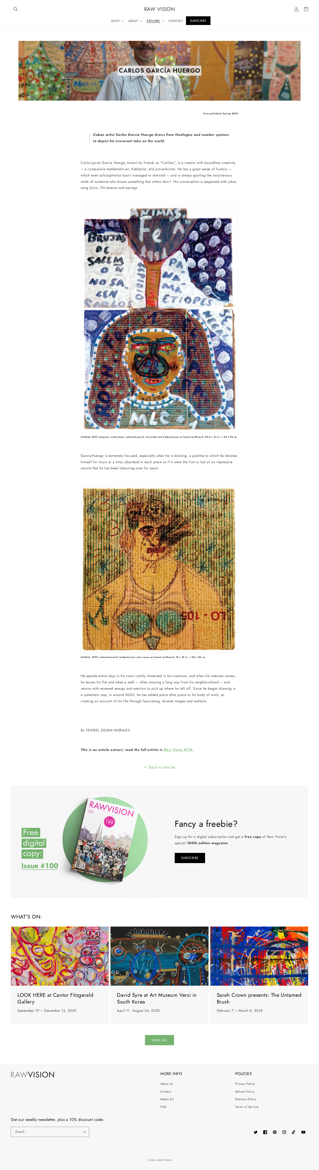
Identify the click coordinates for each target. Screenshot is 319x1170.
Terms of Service (247, 1107)
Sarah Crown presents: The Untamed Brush (259, 998)
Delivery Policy (245, 1099)
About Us (166, 1084)
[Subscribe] (84, 1132)
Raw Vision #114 (178, 749)
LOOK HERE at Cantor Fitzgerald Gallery (55, 998)
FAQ (163, 1107)
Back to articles (162, 767)
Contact (165, 1091)
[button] (15, 9)
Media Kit (167, 1099)
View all (159, 1040)
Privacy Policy (245, 1084)
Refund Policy (245, 1091)
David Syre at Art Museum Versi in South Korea (157, 998)
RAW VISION (164, 1160)
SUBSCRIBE (190, 857)
